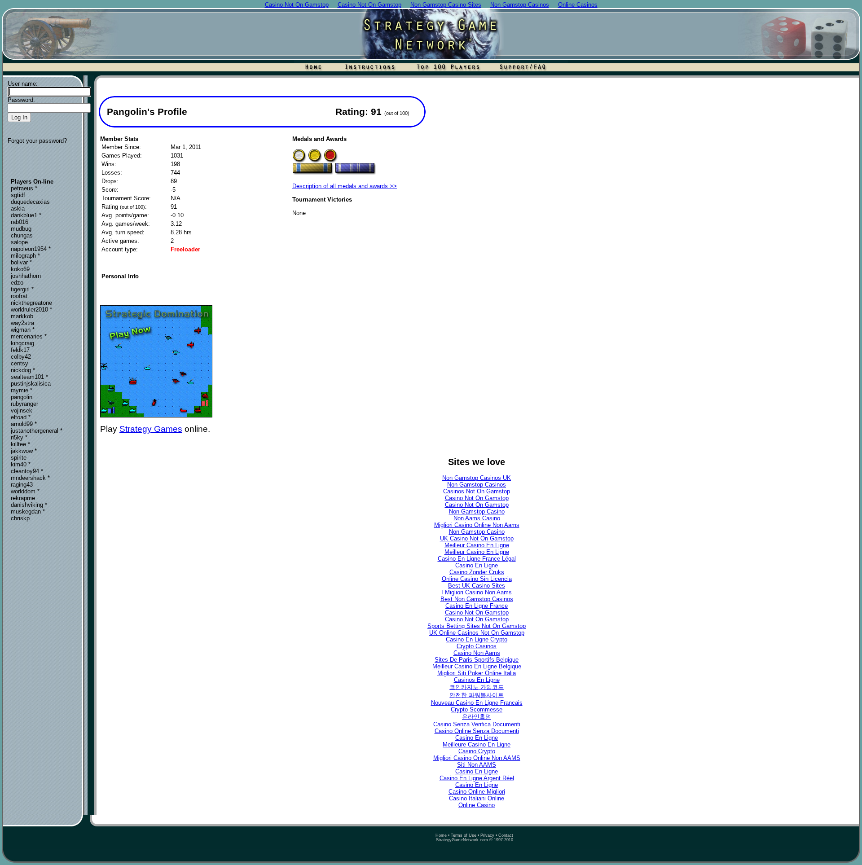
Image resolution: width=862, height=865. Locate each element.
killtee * (20, 444)
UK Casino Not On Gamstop (477, 538)
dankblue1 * (26, 215)
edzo (17, 282)
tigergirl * (22, 289)
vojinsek (21, 410)
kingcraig (22, 343)
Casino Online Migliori (477, 791)
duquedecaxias (30, 201)
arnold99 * (24, 424)
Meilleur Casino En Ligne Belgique (476, 666)
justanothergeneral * (36, 430)
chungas (22, 235)
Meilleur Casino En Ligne (476, 545)
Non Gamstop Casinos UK (476, 477)
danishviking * (29, 504)
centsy (19, 363)
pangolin (21, 397)
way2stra (22, 323)
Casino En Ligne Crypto (476, 639)
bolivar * (21, 262)
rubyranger (24, 403)
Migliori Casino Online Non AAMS (476, 758)
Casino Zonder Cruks (476, 572)
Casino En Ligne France (476, 605)
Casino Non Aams (476, 653)
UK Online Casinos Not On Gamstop (476, 632)
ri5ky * (19, 437)
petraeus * (24, 188)
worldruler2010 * (31, 309)
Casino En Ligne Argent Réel (477, 778)
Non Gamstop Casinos (476, 484)
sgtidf (18, 195)
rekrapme (23, 498)
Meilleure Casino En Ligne (476, 744)
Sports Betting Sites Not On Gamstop (476, 626)
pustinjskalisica (31, 383)
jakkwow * (24, 451)
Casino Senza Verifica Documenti (476, 724)
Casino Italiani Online (476, 798)
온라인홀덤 (476, 716)
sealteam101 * (29, 376)
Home (441, 835)
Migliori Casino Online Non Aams (476, 525)
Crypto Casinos (477, 646)
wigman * (23, 329)
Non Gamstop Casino (477, 511)
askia (18, 208)
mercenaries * (29, 336)
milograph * (25, 255)
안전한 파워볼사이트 (476, 695)
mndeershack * (30, 477)
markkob (22, 316)
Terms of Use (463, 835)
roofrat (19, 296)
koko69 (20, 269)
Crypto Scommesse (476, 709)
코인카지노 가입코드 (476, 687)
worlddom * (25, 491)
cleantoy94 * (27, 471)
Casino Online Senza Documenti (477, 731)
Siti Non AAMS (476, 764)
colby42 (21, 356)
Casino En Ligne (476, 565)
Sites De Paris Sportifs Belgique (477, 659)
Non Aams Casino (476, 518)
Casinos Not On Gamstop (476, 491)
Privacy (487, 835)
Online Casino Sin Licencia (477, 578)
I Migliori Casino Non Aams (476, 592)
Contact (505, 835)
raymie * (21, 390)
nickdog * (23, 370)
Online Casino (476, 805)
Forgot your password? (37, 140)
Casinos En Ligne (477, 679)
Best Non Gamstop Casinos (476, 599)
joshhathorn (26, 275)
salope (19, 242)
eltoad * (21, 417)
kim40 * (21, 464)
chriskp (20, 518)
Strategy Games (150, 429)
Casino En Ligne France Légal (477, 558)
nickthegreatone (31, 302)
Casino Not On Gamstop (477, 498)
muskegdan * (28, 511)
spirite (18, 457)
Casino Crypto (476, 751)
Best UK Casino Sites (476, 585)
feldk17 (20, 350)
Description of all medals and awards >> (344, 186)
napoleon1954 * (31, 249)
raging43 (22, 484)
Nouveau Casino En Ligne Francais (477, 702)
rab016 (19, 222)
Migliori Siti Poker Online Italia (476, 673)
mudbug (21, 228)
